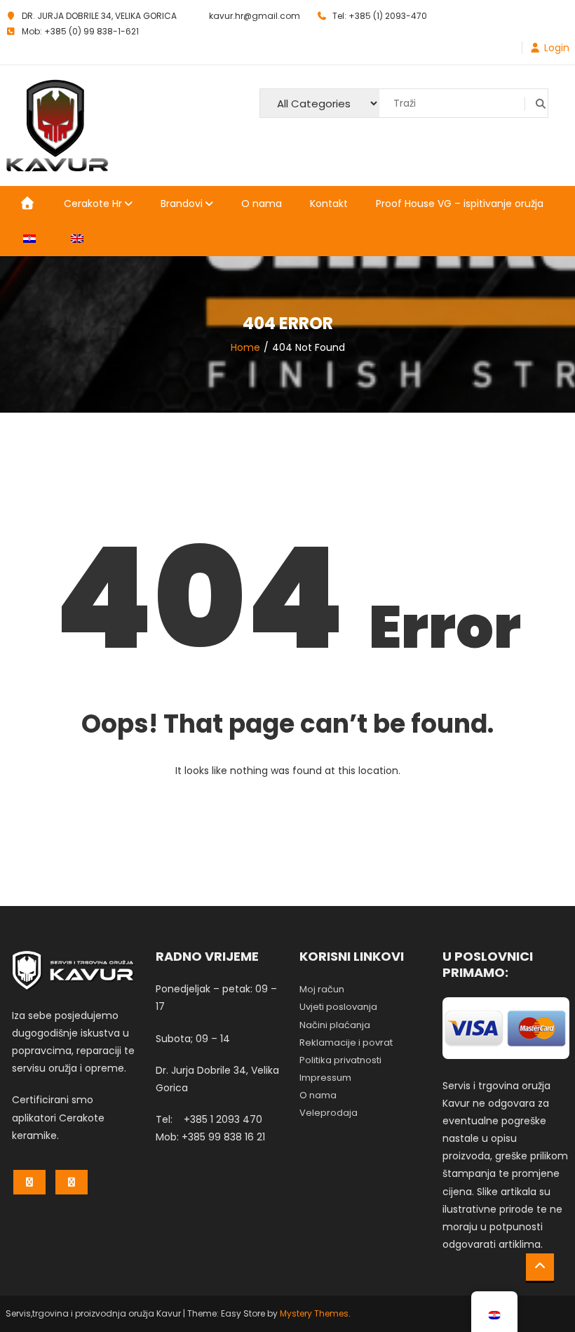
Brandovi (182, 204)
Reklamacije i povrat (346, 1042)
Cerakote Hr (93, 204)
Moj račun (321, 989)
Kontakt (329, 204)
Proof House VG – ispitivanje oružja (459, 204)
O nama (261, 204)
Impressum (325, 1077)
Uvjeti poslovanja (338, 1006)
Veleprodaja (328, 1112)
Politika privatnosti (340, 1060)
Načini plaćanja (334, 1025)
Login (556, 47)
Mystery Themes (314, 1313)
